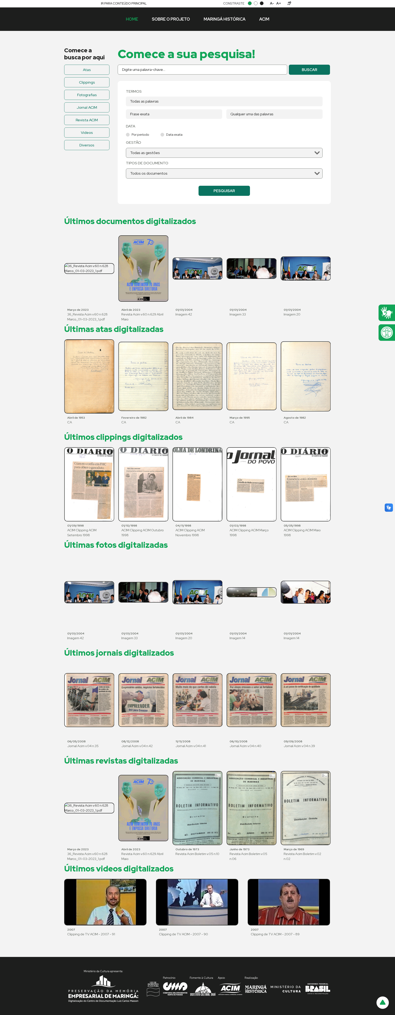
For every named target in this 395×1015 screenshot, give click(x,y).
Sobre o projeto (171, 19)
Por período (140, 134)
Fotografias (87, 94)
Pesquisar (224, 190)
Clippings (87, 82)
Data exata (174, 134)
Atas (87, 69)
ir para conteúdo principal (124, 3)
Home (132, 19)
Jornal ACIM (87, 107)
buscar (309, 69)
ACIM (264, 19)
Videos (87, 132)
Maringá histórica (224, 19)
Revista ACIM (87, 120)
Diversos (86, 145)
